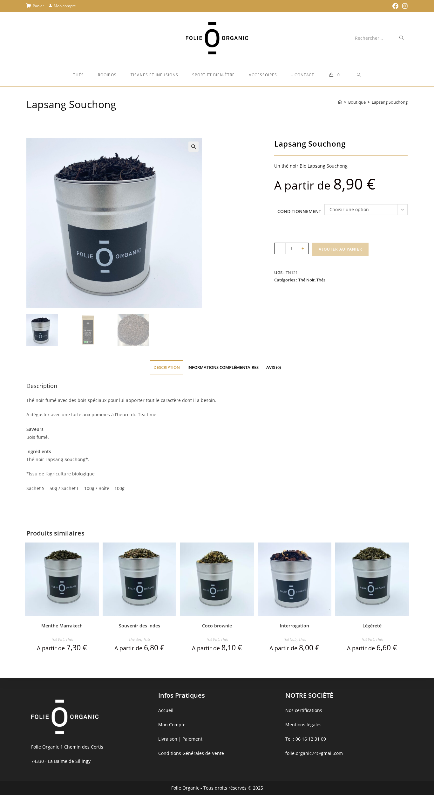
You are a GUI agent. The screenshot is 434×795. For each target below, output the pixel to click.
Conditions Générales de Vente (191, 753)
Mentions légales (303, 725)
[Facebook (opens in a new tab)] (395, 6)
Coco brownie (217, 626)
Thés (320, 280)
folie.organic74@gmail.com (314, 753)
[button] (193, 147)
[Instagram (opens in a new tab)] (404, 6)
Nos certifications (303, 710)
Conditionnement (299, 211)
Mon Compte (172, 725)
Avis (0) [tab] (273, 367)
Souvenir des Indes (139, 626)
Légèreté (372, 626)
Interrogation (294, 626)
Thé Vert (57, 639)
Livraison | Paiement (180, 739)
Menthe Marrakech (62, 626)
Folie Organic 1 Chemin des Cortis (67, 747)
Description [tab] (166, 367)
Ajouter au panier (340, 249)
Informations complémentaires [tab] (223, 367)
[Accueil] (340, 102)
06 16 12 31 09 (310, 739)
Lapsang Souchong (390, 102)
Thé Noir (306, 280)
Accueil (165, 710)
